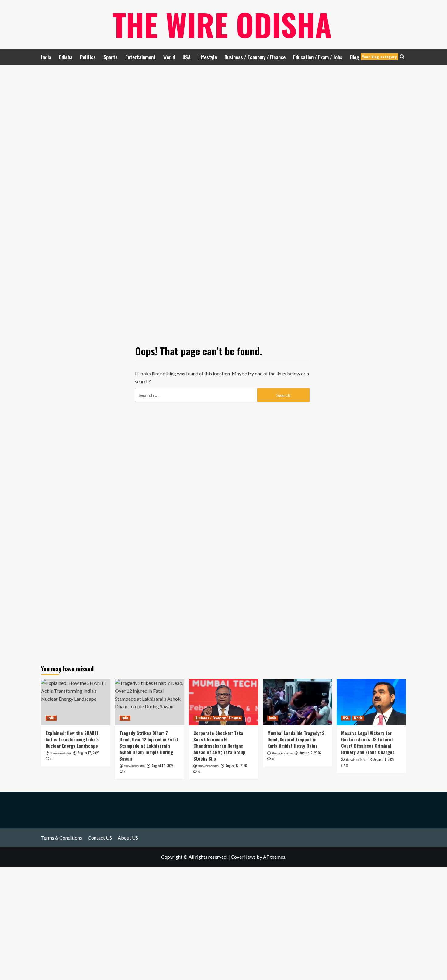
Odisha (65, 57)
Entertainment (140, 57)
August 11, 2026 (383, 759)
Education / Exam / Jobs (317, 57)
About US (128, 837)
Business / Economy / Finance (255, 57)
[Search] (402, 56)
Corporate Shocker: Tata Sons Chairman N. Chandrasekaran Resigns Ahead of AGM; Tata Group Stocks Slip (219, 746)
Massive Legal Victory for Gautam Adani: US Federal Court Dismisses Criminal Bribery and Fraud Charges (367, 742)
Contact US (100, 837)
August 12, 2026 (236, 765)
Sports (110, 57)
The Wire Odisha (222, 24)
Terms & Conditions (61, 837)
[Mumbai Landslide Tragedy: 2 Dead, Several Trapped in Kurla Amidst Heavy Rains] (297, 702)
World (169, 57)
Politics (88, 57)
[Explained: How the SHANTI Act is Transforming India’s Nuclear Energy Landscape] (75, 702)
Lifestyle (207, 57)
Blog (373, 57)
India (46, 57)
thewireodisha (208, 766)
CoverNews (243, 857)
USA (186, 57)
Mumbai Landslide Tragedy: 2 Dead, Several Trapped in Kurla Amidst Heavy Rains (295, 739)
